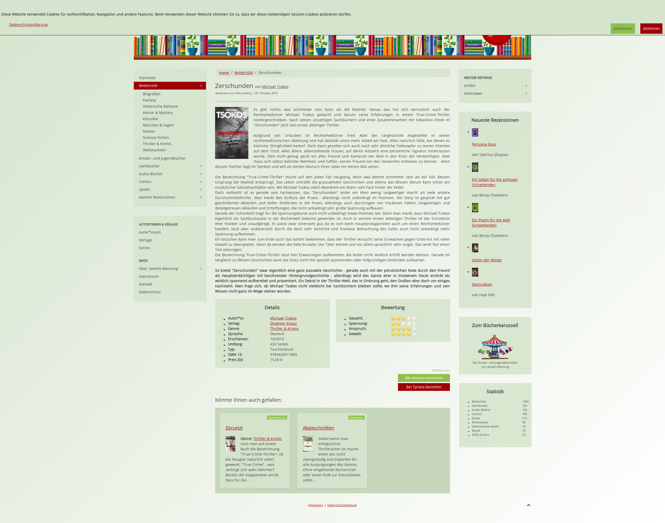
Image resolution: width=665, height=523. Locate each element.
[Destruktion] (475, 271)
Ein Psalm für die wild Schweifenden (491, 223)
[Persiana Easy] (475, 132)
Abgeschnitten (318, 428)
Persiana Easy (484, 144)
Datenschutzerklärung (342, 505)
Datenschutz (150, 291)
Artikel (469, 85)
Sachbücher (149, 166)
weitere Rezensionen (157, 197)
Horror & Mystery (158, 112)
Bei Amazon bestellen (424, 377)
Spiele (144, 189)
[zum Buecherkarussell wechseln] (495, 346)
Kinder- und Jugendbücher (162, 158)
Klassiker (150, 118)
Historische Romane (160, 106)
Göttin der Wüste (487, 259)
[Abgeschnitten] (308, 443)
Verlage (145, 239)
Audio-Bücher (151, 173)
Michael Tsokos (275, 86)
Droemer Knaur (283, 323)
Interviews (473, 93)
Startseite (147, 77)
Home (224, 72)
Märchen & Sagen (158, 125)
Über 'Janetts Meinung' (159, 268)
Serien (144, 247)
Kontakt (145, 284)
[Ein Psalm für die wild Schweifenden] (475, 207)
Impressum (149, 276)
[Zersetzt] (230, 443)
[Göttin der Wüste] (475, 247)
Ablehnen (651, 28)
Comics (145, 181)
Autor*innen (150, 232)
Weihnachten (154, 149)
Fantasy (149, 100)
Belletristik (244, 72)
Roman (149, 131)
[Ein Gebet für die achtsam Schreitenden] (475, 166)
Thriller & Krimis (284, 328)
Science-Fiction (156, 137)
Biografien (152, 93)
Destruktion (482, 284)
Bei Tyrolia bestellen (424, 386)
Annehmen (623, 28)
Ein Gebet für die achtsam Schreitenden (494, 182)
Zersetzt (234, 428)
